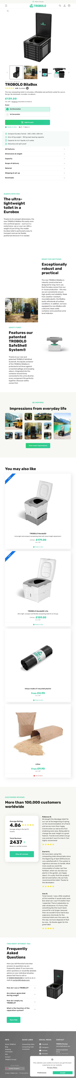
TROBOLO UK (14, 1073)
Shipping (14, 101)
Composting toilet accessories (28, 1048)
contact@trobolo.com (21, 980)
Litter (38, 764)
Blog (6, 1047)
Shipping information (9, 1051)
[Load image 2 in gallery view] (30, 72)
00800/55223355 (16, 978)
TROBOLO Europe (10, 1059)
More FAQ (13, 1020)
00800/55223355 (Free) (62, 1051)
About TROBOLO (10, 1044)
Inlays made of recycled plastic (38, 689)
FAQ (6, 1054)
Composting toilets (28, 1044)
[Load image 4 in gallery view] (59, 72)
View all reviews (21, 854)
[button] (6, 5)
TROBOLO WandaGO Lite (38, 611)
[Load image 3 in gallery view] (45, 72)
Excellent (20, 88)
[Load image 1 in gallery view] (16, 72)
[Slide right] (69, 72)
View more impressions (38, 445)
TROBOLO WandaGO (38, 533)
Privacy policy (24, 1073)
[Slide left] (7, 72)
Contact (7, 1057)
